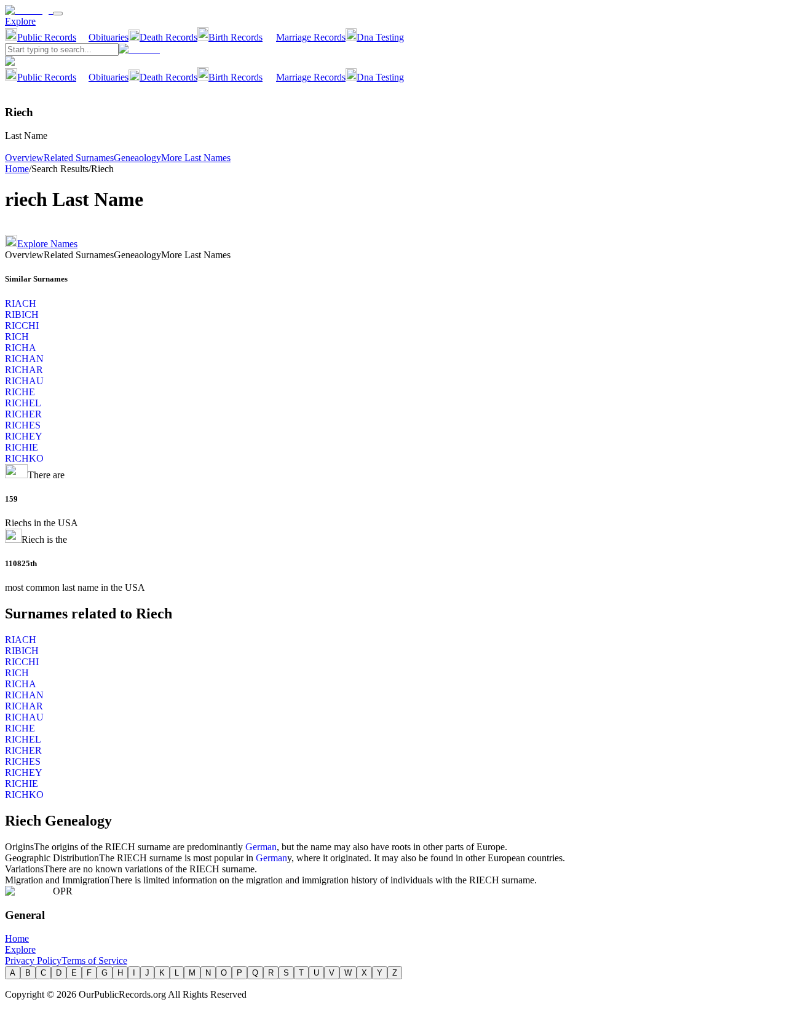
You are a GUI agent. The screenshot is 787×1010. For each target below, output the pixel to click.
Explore (20, 21)
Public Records (46, 37)
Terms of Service (94, 960)
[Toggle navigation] (58, 13)
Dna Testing (380, 37)
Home (17, 169)
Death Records (168, 37)
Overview (24, 157)
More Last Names (196, 157)
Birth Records (235, 37)
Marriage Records (311, 37)
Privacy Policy (33, 960)
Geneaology (137, 157)
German (261, 847)
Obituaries (109, 37)
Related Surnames (79, 157)
